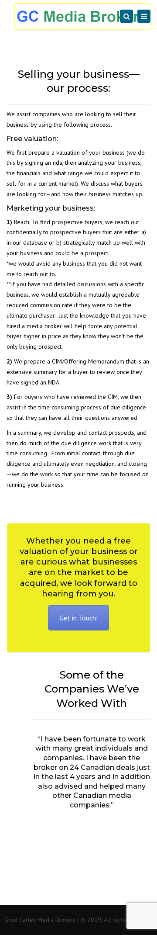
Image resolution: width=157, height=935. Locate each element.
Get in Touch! (78, 617)
